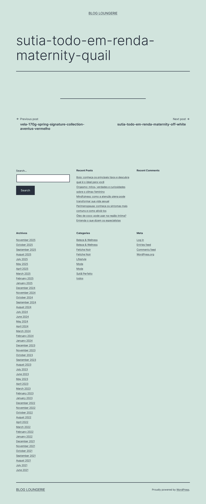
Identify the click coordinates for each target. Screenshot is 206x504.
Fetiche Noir (83, 249)
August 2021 (23, 460)
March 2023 (23, 388)
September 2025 (26, 249)
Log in (140, 239)
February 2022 (24, 431)
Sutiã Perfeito (84, 273)
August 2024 (23, 307)
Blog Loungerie (103, 13)
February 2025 (24, 278)
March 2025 (23, 273)
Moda (79, 263)
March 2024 (23, 331)
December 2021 (25, 441)
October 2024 (24, 297)
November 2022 (25, 407)
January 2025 (24, 283)
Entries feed (144, 244)
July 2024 (22, 311)
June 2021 (22, 470)
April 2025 (22, 268)
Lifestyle (81, 259)
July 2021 (21, 465)
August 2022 (23, 417)
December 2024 (25, 287)
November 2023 (25, 350)
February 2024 (25, 335)
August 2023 (23, 364)
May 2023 (22, 379)
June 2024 (22, 316)
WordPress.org (145, 254)
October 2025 (24, 244)
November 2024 (26, 292)
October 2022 (24, 412)
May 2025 (22, 263)
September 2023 (26, 359)
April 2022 (22, 422)
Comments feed (146, 249)
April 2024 (22, 326)
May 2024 (22, 321)
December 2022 (25, 403)
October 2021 (24, 450)
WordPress (182, 489)
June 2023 (22, 374)
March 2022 (23, 426)
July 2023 (22, 369)
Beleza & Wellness (87, 239)
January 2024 (24, 340)
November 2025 (25, 239)
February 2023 (24, 393)
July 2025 (22, 259)
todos (79, 278)
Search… (21, 170)
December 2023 (25, 345)
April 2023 (22, 383)
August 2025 (23, 254)
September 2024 (26, 302)
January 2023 (24, 398)
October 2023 (24, 355)
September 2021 (26, 455)
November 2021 (25, 446)
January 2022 (24, 436)
